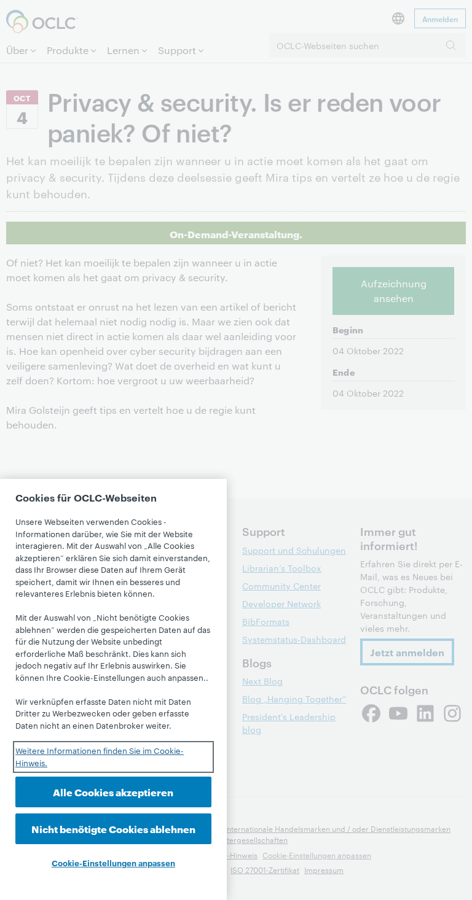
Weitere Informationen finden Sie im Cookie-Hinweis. (99, 756)
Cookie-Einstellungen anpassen (113, 862)
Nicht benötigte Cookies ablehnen (113, 828)
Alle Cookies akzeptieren (113, 792)
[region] (113, 689)
